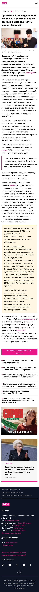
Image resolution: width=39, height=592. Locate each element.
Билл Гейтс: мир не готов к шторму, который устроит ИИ (17, 362)
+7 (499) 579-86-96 (12, 520)
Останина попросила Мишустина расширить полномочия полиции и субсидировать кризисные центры (19, 471)
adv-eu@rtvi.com (19, 530)
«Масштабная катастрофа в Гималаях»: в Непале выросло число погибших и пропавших (19, 377)
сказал (4, 150)
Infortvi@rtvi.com (24, 523)
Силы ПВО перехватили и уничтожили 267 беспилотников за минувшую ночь (19, 369)
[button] (36, 3)
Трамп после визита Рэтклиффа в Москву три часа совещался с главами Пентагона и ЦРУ (18, 400)
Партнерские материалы (11, 533)
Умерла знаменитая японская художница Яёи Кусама (15, 392)
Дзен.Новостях (11, 543)
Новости (5, 11)
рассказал (20, 330)
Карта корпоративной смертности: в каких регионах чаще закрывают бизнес (19, 385)
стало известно (28, 319)
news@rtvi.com (19, 525)
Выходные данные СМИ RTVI (11, 489)
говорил (13, 185)
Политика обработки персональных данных (16, 495)
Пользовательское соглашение (12, 492)
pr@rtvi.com (18, 528)
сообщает (30, 73)
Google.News (8, 545)
